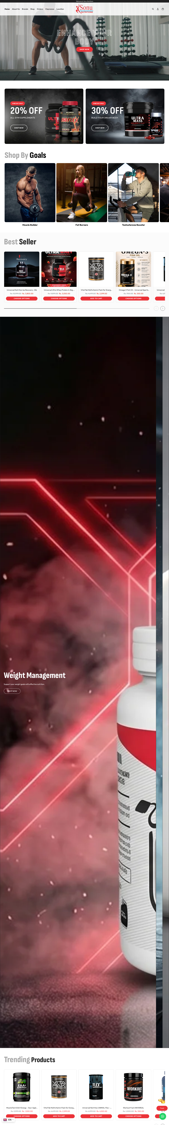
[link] (44, 116)
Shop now (12, 691)
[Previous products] (156, 308)
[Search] (152, 9)
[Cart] (162, 9)
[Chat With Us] (162, 1116)
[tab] (159, 682)
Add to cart (96, 298)
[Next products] (162, 308)
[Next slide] (161, 195)
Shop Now (84, 49)
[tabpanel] (78, 682)
